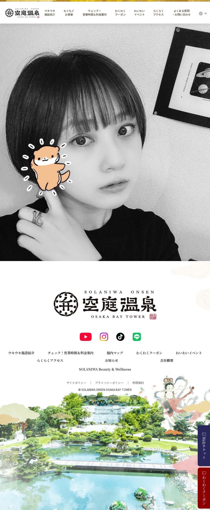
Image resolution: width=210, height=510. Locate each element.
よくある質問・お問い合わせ (181, 12)
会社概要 (166, 360)
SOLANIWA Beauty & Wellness (105, 369)
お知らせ (111, 360)
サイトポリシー (76, 383)
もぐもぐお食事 (69, 12)
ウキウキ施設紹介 (50, 12)
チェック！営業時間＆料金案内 (95, 12)
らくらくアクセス (158, 12)
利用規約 (138, 383)
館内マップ (115, 353)
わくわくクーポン (120, 12)
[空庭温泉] (22, 13)
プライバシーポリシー (109, 383)
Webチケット (204, 447)
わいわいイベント (139, 12)
